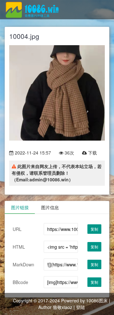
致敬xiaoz (62, 307)
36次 (68, 152)
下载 (92, 152)
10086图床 (97, 300)
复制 (94, 229)
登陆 (80, 307)
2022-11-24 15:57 (32, 152)
